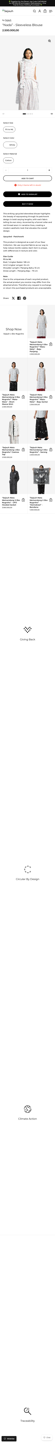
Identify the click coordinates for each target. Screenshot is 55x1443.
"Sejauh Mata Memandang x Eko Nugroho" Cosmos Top (14, 435)
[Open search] (34, 11)
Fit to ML (9, 129)
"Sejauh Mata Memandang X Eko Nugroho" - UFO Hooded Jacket (14, 487)
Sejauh (8, 20)
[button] (24, 113)
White (12, 145)
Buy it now (27, 204)
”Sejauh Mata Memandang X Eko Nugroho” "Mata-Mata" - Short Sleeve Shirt (14, 384)
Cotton (8, 160)
